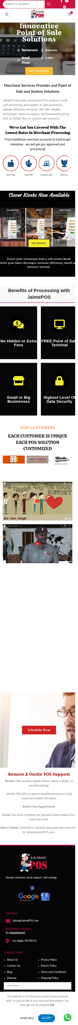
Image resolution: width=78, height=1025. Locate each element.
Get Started (39, 243)
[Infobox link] (11, 165)
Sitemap (11, 978)
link (52, 1005)
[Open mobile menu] (7, 14)
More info (27, 1018)
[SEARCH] (49, 4)
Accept (46, 1018)
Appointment (17, 933)
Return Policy (48, 966)
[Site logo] (37, 14)
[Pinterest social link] (64, 7)
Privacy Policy (49, 960)
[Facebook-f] (32, 888)
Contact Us (13, 966)
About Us (12, 960)
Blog (9, 972)
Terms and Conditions (53, 972)
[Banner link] (61, 460)
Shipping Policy (49, 978)
